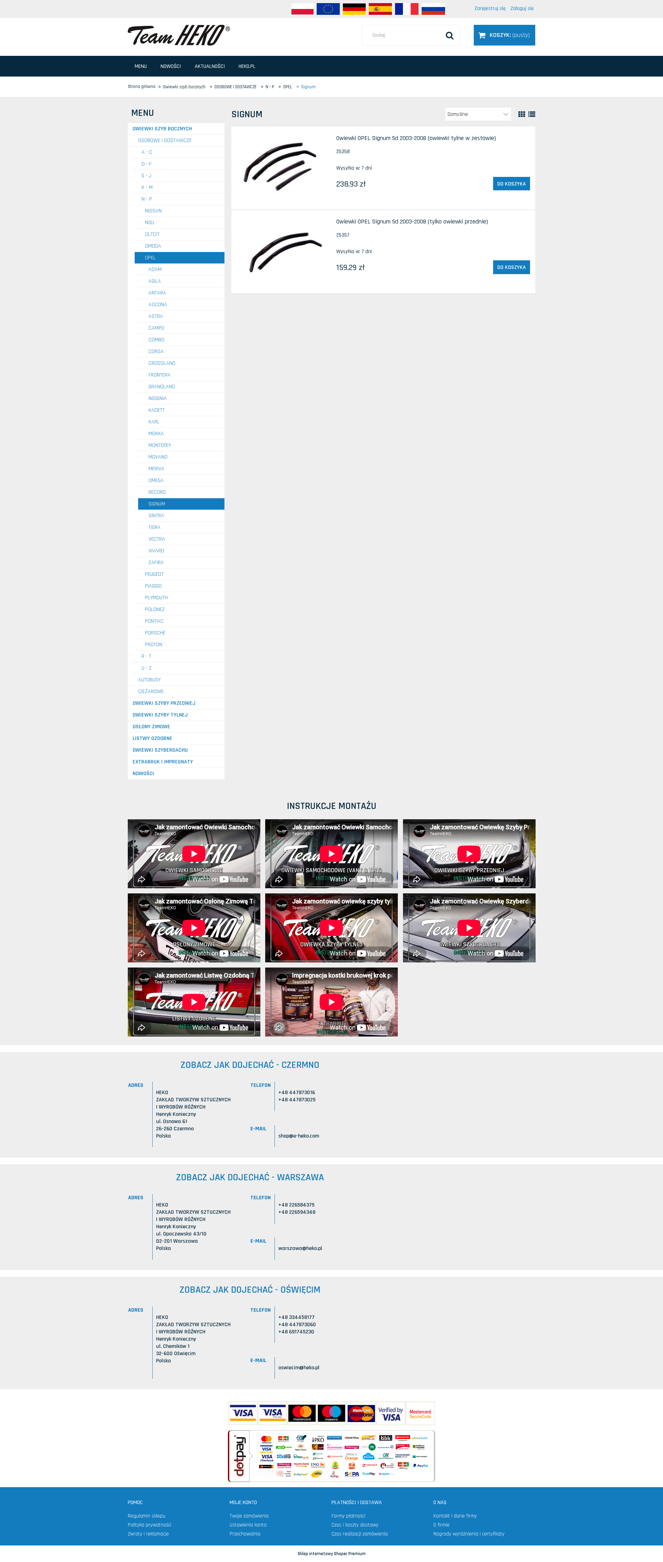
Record (157, 492)
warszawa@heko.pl (300, 1248)
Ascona (157, 304)
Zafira (156, 562)
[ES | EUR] (380, 9)
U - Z (147, 668)
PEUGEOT (154, 574)
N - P (147, 199)
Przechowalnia (245, 1534)
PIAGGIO (153, 586)
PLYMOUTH (156, 597)
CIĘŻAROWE (151, 691)
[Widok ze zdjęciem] (521, 114)
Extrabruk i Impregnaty (163, 761)
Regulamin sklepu (146, 1516)
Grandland (161, 386)
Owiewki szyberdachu (160, 750)
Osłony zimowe (151, 726)
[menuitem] (141, 66)
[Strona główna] (179, 34)
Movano (157, 457)
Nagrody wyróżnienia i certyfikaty (469, 1534)
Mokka (156, 433)
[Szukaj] (449, 35)
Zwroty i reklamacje (148, 1534)
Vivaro (156, 550)
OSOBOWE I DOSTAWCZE (165, 140)
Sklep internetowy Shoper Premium (332, 1553)
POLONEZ (155, 609)
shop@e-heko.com (298, 1136)
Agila (154, 281)
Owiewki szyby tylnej (160, 715)
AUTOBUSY (149, 679)
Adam (155, 269)
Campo (156, 328)
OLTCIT (152, 234)
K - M (147, 187)
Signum (156, 504)
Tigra (154, 527)
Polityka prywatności (149, 1525)
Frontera (159, 375)
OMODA (153, 246)
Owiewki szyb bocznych (162, 128)
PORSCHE (155, 633)
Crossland (161, 363)
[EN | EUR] (328, 9)
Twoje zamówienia (249, 1516)
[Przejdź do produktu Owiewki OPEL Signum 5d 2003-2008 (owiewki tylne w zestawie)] (283, 168)
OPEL (150, 257)
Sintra (156, 515)
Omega (156, 480)
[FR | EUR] (407, 9)
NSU (149, 222)
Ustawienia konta (248, 1525)
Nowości (143, 773)
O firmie (441, 1525)
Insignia (157, 398)
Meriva (156, 468)
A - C (147, 152)
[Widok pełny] (531, 114)
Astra (155, 316)
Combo (156, 339)
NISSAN (153, 210)
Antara (157, 293)
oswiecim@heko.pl (298, 1367)
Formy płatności (348, 1516)
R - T (146, 656)
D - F (147, 164)
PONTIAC (154, 621)
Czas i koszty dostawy (355, 1525)
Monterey (159, 445)
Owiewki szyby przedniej (164, 703)
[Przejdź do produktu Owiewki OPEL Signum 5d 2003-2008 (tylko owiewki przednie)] (283, 252)
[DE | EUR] (354, 9)
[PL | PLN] (302, 9)
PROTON (153, 644)
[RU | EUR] (433, 9)
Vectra (156, 539)
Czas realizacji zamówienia (360, 1534)
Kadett (156, 410)
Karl (154, 421)
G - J (146, 175)
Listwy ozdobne (152, 738)
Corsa (156, 351)
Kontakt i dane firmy (455, 1516)
